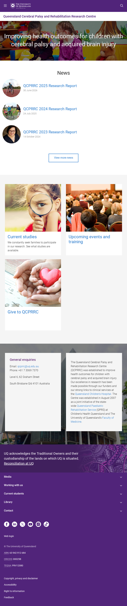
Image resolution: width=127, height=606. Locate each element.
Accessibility (10, 584)
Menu (5, 6)
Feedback (9, 597)
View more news (63, 157)
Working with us (13, 485)
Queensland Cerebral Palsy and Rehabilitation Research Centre (49, 16)
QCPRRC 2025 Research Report (50, 86)
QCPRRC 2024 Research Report (50, 109)
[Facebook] (6, 524)
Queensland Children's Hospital (93, 394)
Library (8, 502)
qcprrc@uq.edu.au (28, 366)
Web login (9, 536)
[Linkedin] (14, 524)
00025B (17, 559)
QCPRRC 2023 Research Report (50, 132)
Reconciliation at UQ (19, 463)
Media (7, 476)
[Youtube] (30, 524)
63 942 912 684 (18, 552)
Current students (14, 493)
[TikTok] (46, 524)
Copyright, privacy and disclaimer (21, 578)
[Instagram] (38, 524)
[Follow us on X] (22, 524)
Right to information (14, 591)
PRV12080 (17, 565)
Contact (8, 510)
